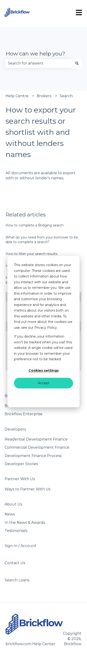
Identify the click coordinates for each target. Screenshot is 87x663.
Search (66, 96)
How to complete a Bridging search (35, 225)
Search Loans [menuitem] (17, 580)
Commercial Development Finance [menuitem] (37, 447)
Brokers (44, 96)
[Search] (77, 63)
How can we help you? (35, 53)
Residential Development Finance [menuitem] (36, 439)
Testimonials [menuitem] (16, 530)
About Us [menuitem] (13, 504)
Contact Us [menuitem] (15, 563)
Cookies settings (44, 371)
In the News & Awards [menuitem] (25, 522)
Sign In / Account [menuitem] (20, 546)
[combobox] (39, 63)
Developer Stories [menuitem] (21, 464)
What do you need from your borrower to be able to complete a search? (42, 239)
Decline (43, 395)
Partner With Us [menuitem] (20, 479)
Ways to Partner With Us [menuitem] (27, 489)
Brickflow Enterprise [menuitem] (23, 414)
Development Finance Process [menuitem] (33, 456)
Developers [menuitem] (15, 429)
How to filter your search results (31, 254)
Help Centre (17, 96)
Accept (43, 383)
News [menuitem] (10, 514)
